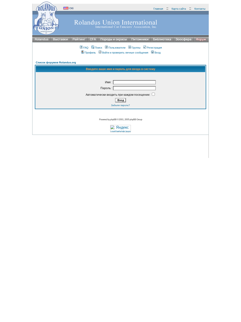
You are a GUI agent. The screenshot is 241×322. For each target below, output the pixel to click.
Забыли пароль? (120, 105)
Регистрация (154, 47)
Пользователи (116, 47)
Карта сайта (179, 8)
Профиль (90, 52)
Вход (158, 52)
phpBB (113, 119)
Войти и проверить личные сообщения (125, 52)
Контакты (199, 8)
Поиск (98, 47)
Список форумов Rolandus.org (56, 62)
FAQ (85, 47)
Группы (136, 47)
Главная (158, 8)
